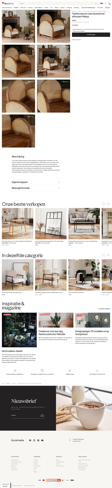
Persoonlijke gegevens (29, 485)
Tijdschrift (13, 465)
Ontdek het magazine (104, 308)
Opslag (56, 7)
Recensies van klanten (83, 465)
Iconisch (62, 7)
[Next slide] (108, 204)
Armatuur (30, 7)
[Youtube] (42, 441)
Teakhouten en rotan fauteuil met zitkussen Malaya (94, 11)
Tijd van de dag (14, 463)
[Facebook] (30, 441)
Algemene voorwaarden (16, 485)
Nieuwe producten (60, 461)
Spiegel (58, 460)
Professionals (14, 469)
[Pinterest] (38, 441)
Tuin (51, 7)
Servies (46, 7)
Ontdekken (75, 25)
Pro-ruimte (100, 7)
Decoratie (23, 7)
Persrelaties (14, 467)
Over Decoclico (14, 460)
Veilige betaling (82, 467)
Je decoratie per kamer (16, 461)
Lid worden (42, 415)
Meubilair (16, 7)
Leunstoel (79, 11)
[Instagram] (34, 441)
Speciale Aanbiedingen (88, 7)
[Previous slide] (104, 204)
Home (3, 383)
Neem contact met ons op (84, 460)
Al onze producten (7, 7)
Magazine (107, 7)
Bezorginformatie (82, 463)
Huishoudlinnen (39, 7)
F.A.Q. (79, 461)
